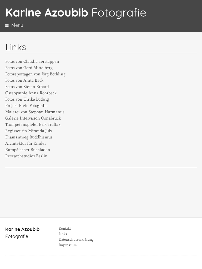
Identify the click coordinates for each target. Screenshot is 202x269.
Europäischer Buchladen (27, 149)
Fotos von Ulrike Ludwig (27, 99)
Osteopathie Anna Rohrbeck (31, 92)
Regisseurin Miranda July (28, 130)
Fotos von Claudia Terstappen (32, 61)
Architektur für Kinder (25, 143)
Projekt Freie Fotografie (26, 105)
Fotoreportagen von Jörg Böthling (35, 73)
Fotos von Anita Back (24, 80)
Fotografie (75, 12)
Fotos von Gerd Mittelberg (29, 67)
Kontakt (65, 228)
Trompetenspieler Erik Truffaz (32, 124)
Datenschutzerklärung (76, 239)
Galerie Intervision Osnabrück (33, 118)
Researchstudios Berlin (26, 155)
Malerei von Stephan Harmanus (34, 111)
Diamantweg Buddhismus (29, 136)
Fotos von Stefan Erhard (27, 86)
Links (63, 234)
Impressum (68, 245)
